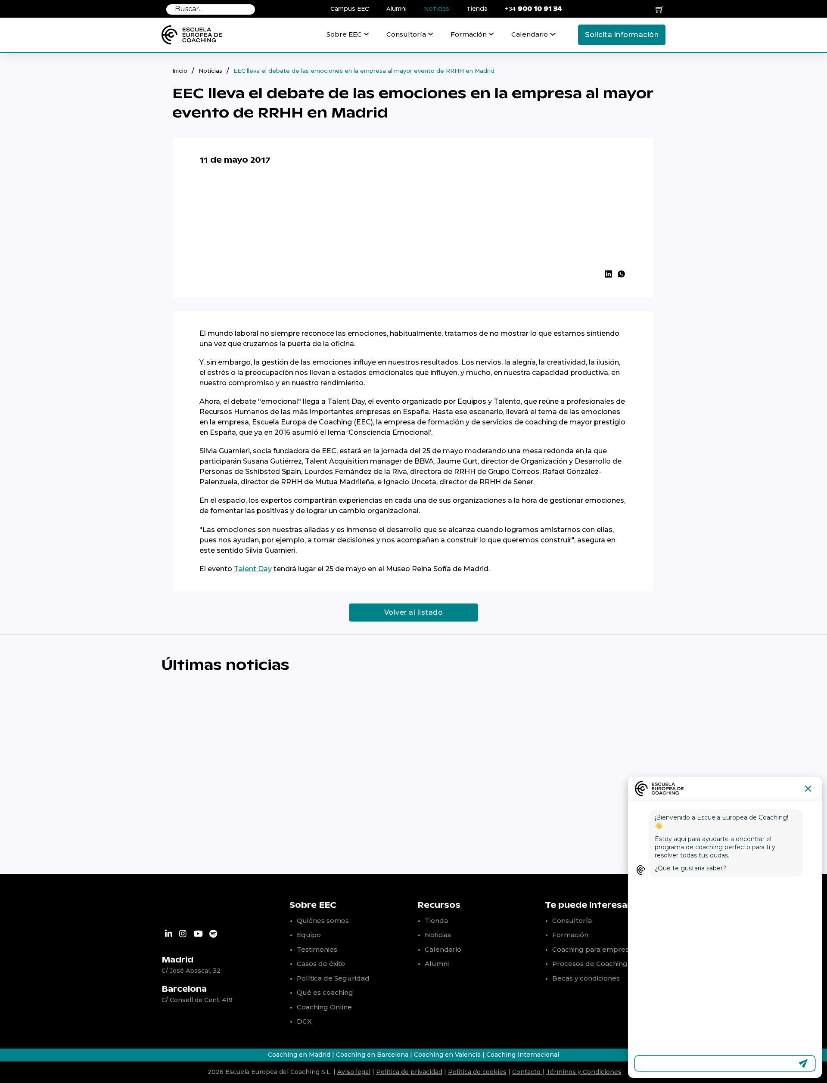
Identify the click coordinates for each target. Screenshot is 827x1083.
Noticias (436, 9)
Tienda (477, 9)
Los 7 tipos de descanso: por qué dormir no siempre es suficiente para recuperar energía (554, 818)
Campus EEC (349, 9)
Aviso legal (353, 1072)
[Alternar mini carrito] (659, 9)
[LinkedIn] (608, 274)
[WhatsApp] (621, 274)
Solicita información (622, 35)
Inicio (179, 70)
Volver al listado (413, 612)
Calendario (529, 34)
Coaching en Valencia (448, 1054)
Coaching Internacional (522, 1054)
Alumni (396, 9)
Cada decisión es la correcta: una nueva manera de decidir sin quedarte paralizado (235, 818)
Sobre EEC (344, 34)
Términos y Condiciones (584, 1072)
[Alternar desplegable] (366, 38)
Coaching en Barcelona (372, 1054)
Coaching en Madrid (299, 1054)
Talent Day (253, 569)
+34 (533, 9)
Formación (469, 34)
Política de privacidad (409, 1072)
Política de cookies (477, 1072)
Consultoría (406, 34)
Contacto (527, 1072)
